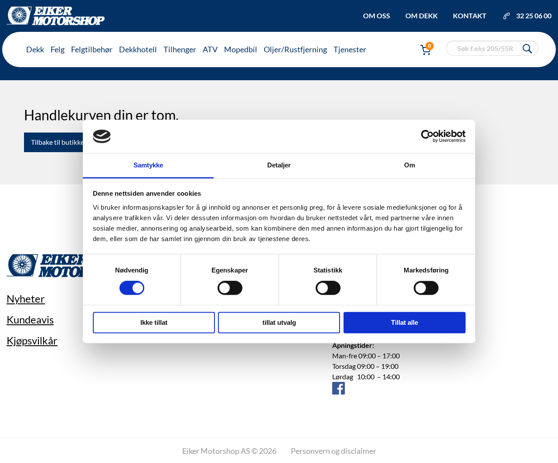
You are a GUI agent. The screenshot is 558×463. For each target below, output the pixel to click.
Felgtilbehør (91, 49)
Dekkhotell (138, 49)
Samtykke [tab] (148, 165)
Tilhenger (179, 49)
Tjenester (349, 49)
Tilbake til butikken (59, 142)
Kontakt (470, 15)
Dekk (35, 49)
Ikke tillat (153, 322)
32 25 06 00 (533, 15)
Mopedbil (240, 49)
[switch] (230, 288)
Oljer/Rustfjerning (295, 49)
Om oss (376, 15)
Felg (58, 49)
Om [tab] (409, 165)
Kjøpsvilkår (32, 340)
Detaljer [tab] (279, 165)
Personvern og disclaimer (333, 451)
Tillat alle (404, 322)
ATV (210, 49)
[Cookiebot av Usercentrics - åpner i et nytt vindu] (427, 136)
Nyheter (26, 298)
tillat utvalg (279, 322)
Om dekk (421, 15)
